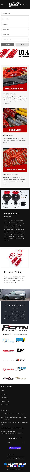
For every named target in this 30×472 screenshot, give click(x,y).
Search (3, 390)
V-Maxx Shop (13, 469)
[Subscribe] (22, 442)
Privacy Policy (4, 394)
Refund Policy (4, 397)
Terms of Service (5, 404)
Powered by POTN (19, 469)
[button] (2, 4)
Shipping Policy (5, 401)
